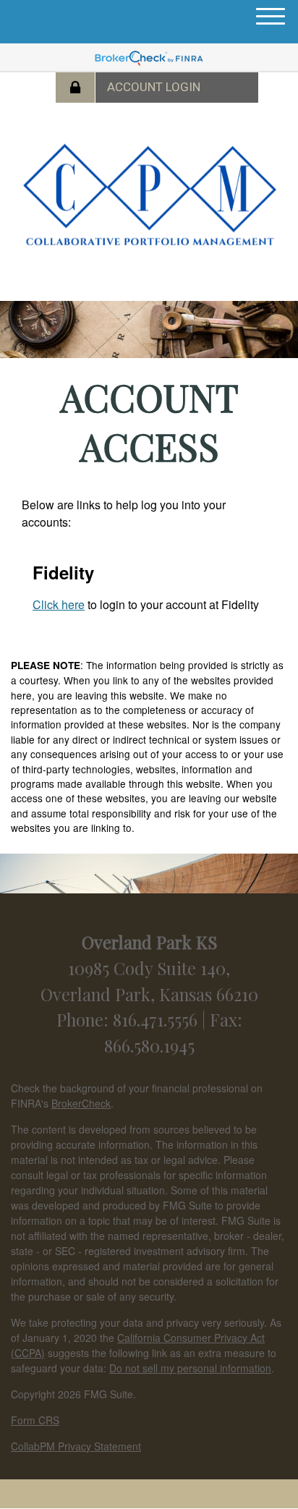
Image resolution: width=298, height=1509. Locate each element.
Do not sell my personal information (190, 1368)
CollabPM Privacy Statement (76, 1446)
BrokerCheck (81, 1103)
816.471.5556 (157, 1019)
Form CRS (35, 1420)
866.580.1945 (149, 1045)
